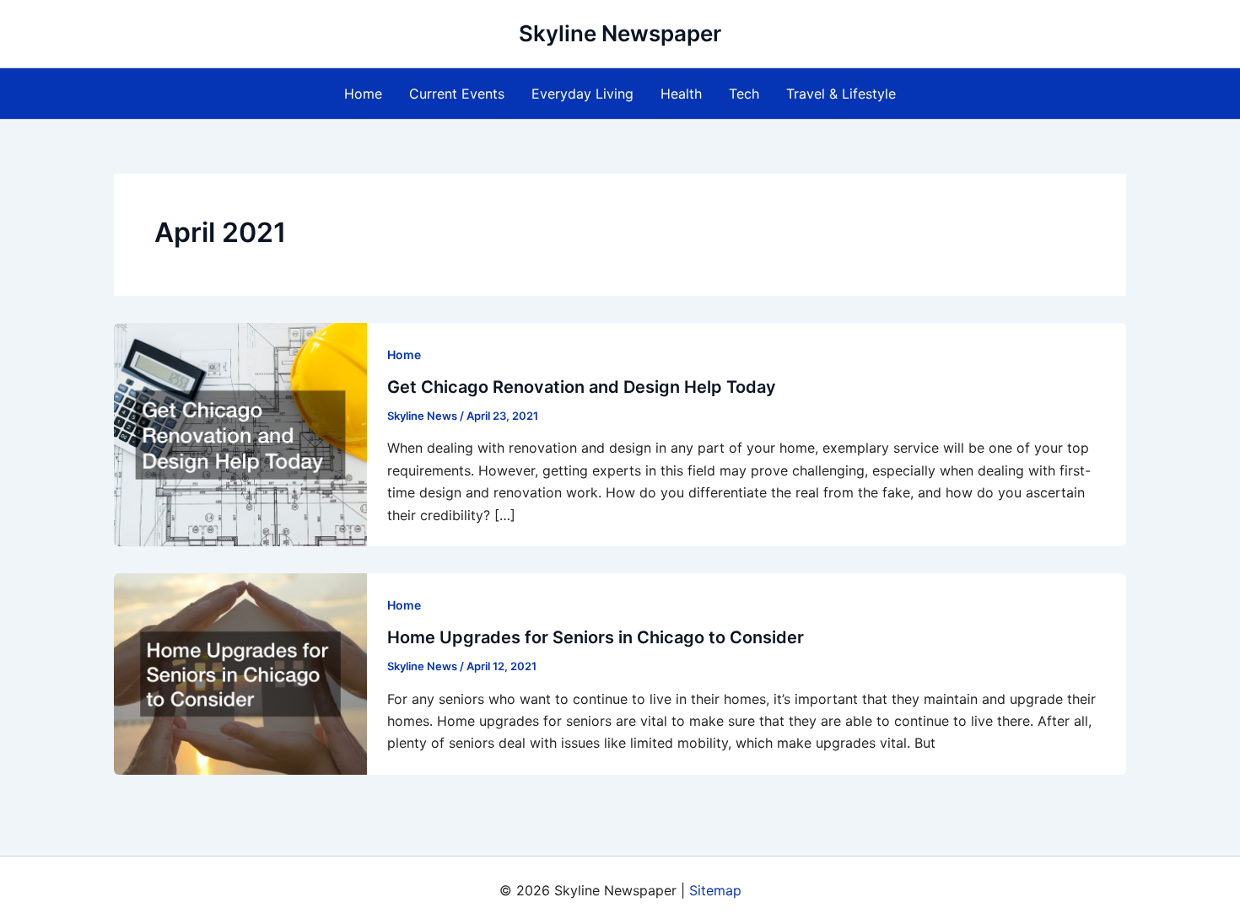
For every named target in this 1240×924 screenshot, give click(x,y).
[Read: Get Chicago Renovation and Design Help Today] (240, 433)
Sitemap (715, 890)
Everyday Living (582, 93)
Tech (744, 93)
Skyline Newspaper (620, 33)
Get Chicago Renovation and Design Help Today (581, 387)
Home (363, 93)
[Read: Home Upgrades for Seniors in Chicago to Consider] (240, 672)
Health (681, 93)
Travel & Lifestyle (841, 93)
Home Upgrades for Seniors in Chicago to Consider (595, 637)
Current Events (456, 93)
